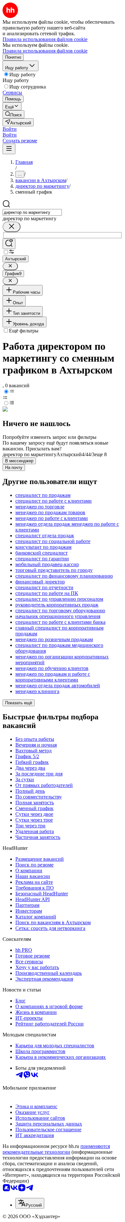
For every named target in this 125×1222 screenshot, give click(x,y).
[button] (10, 129)
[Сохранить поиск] (9, 244)
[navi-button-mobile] (9, 149)
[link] (13, 114)
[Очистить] (12, 227)
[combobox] (32, 212)
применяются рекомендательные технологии (56, 1149)
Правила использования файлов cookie (45, 51)
